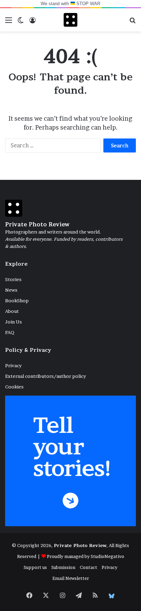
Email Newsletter (70, 578)
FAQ (9, 332)
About (12, 311)
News (11, 290)
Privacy (13, 365)
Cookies (14, 386)
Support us (35, 567)
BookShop (17, 300)
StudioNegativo (107, 556)
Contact (88, 567)
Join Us (13, 321)
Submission (63, 567)
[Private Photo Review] (70, 20)
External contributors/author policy (45, 376)
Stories (13, 279)
